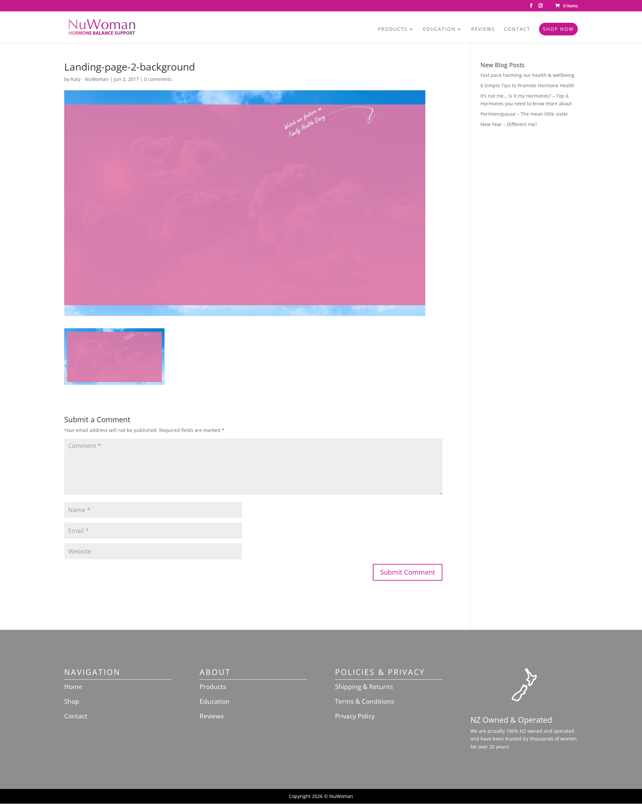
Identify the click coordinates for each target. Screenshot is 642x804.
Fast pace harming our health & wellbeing (527, 75)
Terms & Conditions (364, 701)
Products (393, 29)
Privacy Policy (355, 716)
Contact (517, 29)
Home (73, 686)
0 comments (158, 79)
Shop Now (558, 29)
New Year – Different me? (508, 124)
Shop (71, 701)
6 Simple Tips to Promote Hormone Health (527, 85)
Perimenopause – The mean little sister (524, 114)
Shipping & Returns (364, 686)
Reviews (483, 29)
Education (439, 29)
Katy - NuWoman (90, 79)
